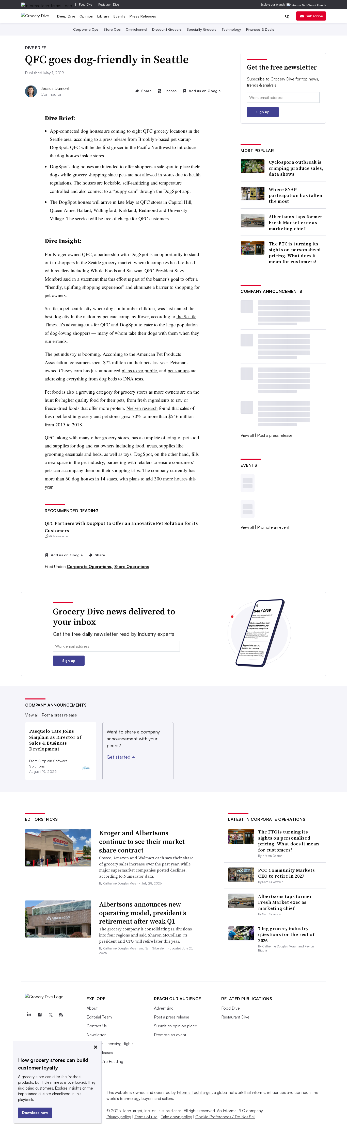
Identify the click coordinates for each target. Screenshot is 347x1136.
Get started (121, 757)
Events (119, 16)
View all (247, 435)
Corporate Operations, (90, 566)
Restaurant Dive (108, 4)
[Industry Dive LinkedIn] (29, 1014)
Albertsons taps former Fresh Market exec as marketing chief (296, 222)
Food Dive (85, 4)
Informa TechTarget (194, 1092)
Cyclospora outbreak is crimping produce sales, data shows (296, 168)
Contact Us (97, 1025)
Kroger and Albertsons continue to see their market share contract (142, 841)
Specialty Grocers (201, 29)
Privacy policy (118, 1116)
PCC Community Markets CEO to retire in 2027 (286, 873)
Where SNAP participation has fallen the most (295, 195)
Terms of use (145, 1116)
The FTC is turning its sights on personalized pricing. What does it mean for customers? (295, 253)
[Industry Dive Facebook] (39, 1014)
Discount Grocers (167, 29)
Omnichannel (136, 29)
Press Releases (143, 16)
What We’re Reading (105, 1061)
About (92, 1008)
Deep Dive (66, 16)
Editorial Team (99, 1017)
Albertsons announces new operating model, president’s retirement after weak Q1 (142, 913)
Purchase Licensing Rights (110, 1043)
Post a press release (274, 435)
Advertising (164, 1008)
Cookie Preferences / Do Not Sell (225, 1116)
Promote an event (273, 527)
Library (103, 16)
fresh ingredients (153, 400)
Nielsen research (142, 408)
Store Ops (112, 29)
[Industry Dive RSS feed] (61, 1014)
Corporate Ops (86, 29)
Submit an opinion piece (175, 1025)
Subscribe (314, 16)
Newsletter (96, 1034)
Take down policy (176, 1116)
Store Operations (131, 566)
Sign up (263, 112)
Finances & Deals (260, 29)
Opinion (86, 16)
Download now (35, 1112)
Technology (231, 29)
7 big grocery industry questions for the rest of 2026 (286, 934)
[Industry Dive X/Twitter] (50, 1014)
